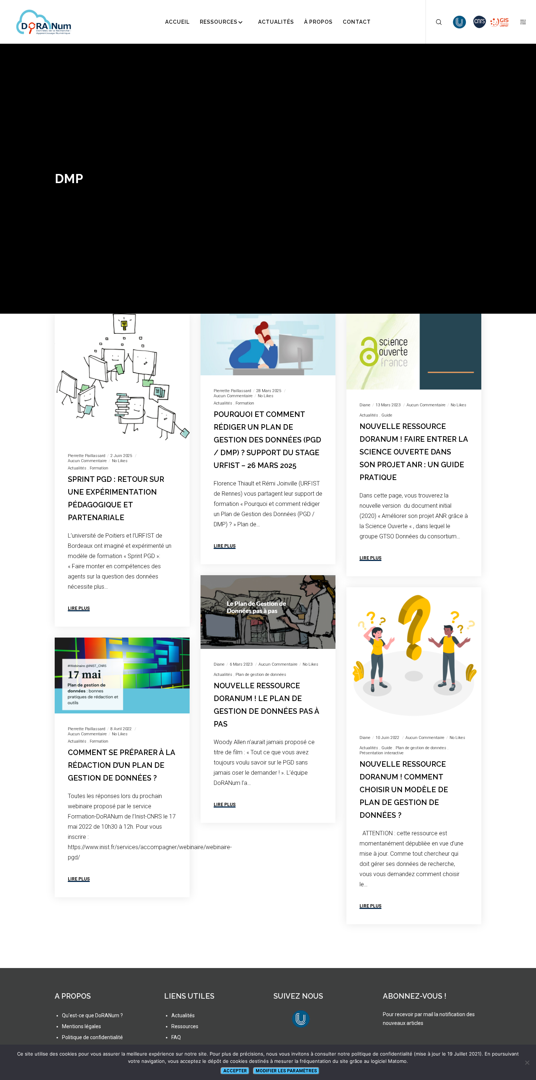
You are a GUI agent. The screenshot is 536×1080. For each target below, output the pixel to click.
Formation (99, 468)
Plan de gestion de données (261, 674)
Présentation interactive (382, 753)
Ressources (184, 1026)
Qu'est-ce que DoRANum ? (92, 1015)
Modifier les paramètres (286, 1070)
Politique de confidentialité (92, 1037)
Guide (386, 415)
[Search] (434, 22)
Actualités (77, 468)
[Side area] (518, 22)
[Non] (527, 1062)
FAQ (176, 1037)
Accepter (235, 1070)
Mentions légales (81, 1026)
